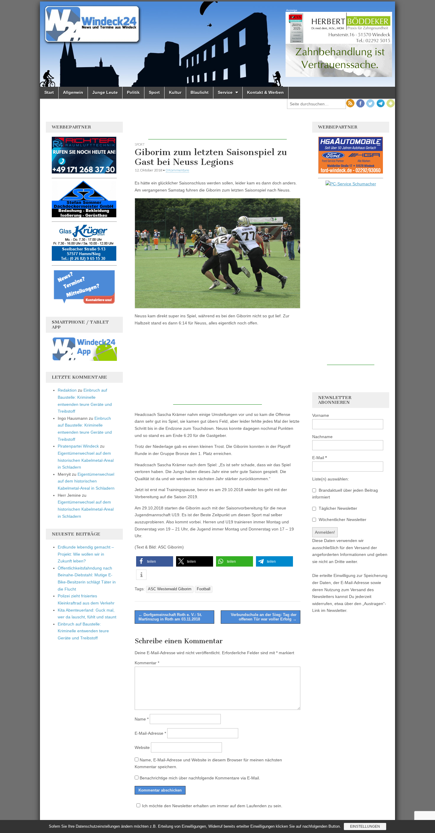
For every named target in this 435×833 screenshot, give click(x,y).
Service (225, 92)
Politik (133, 92)
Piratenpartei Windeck (78, 446)
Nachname (322, 436)
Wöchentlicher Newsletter (342, 519)
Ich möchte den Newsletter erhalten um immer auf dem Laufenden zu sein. (212, 805)
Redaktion (67, 390)
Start (49, 92)
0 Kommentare (177, 170)
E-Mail (319, 457)
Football (203, 589)
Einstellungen (365, 826)
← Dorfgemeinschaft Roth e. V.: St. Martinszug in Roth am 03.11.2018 (170, 617)
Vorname (320, 415)
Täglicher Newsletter (337, 508)
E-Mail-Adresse (150, 733)
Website (142, 747)
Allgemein (73, 92)
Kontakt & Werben (265, 92)
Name (142, 719)
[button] (154, 561)
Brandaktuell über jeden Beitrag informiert (345, 494)
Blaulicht (200, 92)
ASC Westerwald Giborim (169, 589)
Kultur (175, 92)
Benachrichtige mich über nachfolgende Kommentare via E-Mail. (200, 778)
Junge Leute (105, 92)
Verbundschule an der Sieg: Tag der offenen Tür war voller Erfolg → (264, 617)
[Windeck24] (217, 44)
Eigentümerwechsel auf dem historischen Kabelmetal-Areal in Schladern (86, 460)
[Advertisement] (217, 130)
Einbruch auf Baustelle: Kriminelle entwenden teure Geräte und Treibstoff (83, 631)
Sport (154, 92)
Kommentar (147, 662)
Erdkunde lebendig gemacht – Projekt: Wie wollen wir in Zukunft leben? (86, 554)
